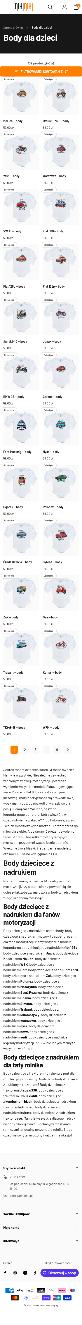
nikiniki (35, 1305)
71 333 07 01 (17, 1177)
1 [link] (14, 749)
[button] (6, 7)
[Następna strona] (68, 750)
